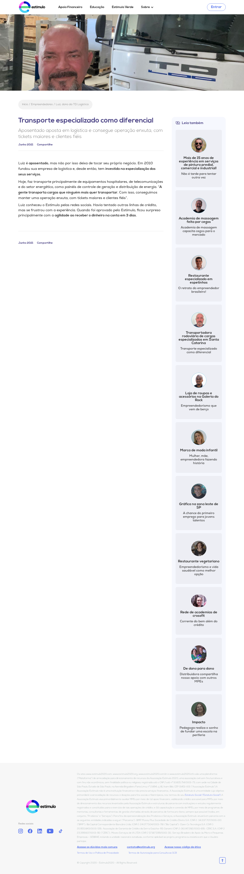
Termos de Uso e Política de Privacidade (98, 853)
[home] (36, 7)
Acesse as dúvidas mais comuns (97, 847)
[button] (147, 7)
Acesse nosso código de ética (183, 847)
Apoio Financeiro (70, 7)
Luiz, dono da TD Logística (72, 104)
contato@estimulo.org (141, 847)
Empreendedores (42, 104)
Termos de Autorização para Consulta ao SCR (152, 853)
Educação (97, 7)
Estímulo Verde (122, 7)
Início (25, 104)
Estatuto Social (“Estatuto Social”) (203, 795)
